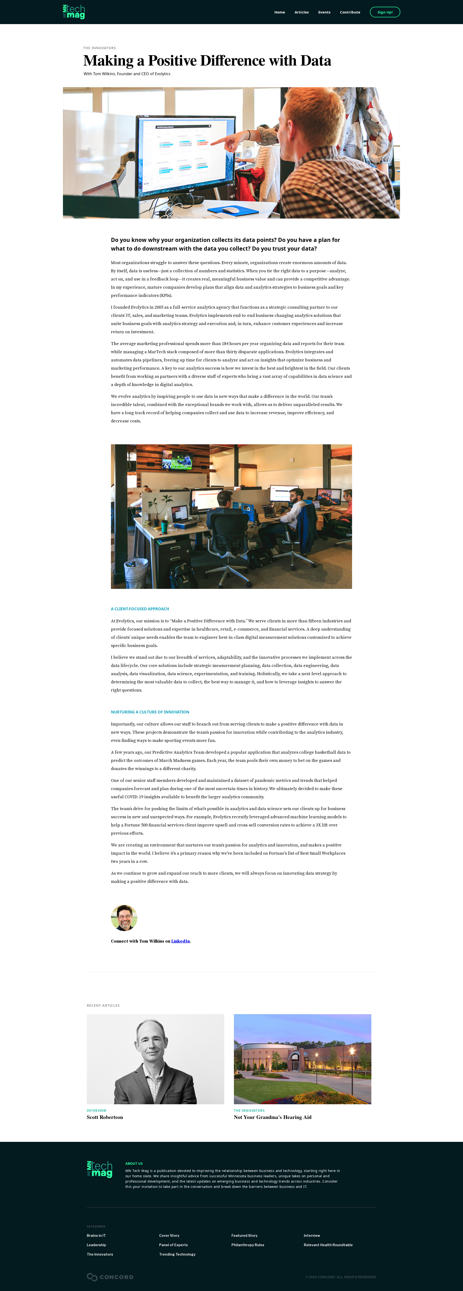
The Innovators (249, 1110)
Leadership (96, 1245)
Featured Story (245, 1235)
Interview (97, 1110)
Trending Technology (177, 1254)
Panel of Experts (173, 1245)
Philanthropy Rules (248, 1245)
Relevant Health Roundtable (328, 1245)
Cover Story (169, 1235)
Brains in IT (96, 1235)
